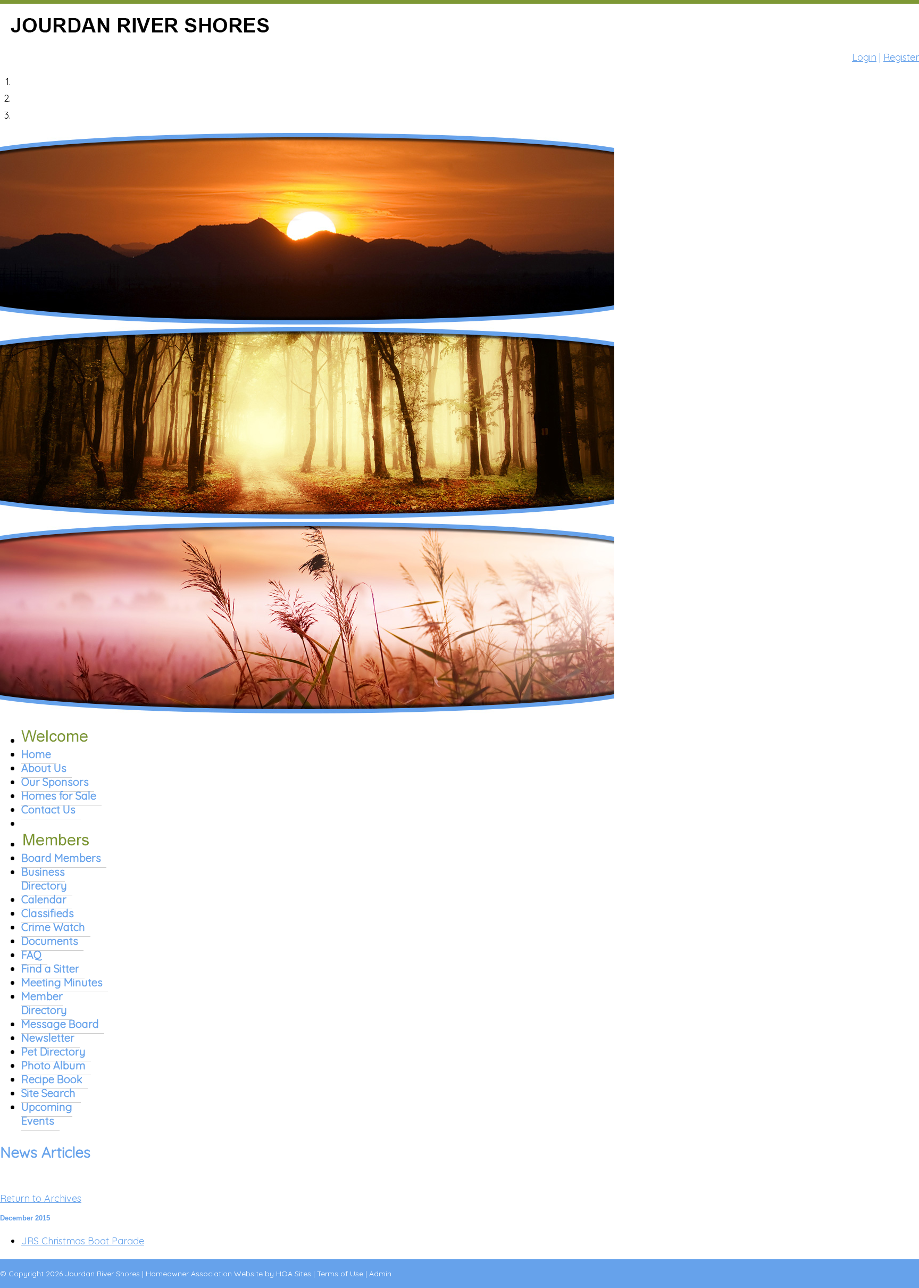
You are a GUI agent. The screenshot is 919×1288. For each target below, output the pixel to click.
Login (864, 57)
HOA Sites (293, 1273)
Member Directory (44, 1003)
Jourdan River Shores (102, 1273)
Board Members (61, 858)
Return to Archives (40, 1198)
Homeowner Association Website (204, 1273)
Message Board (60, 1024)
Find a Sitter (50, 968)
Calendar (43, 899)
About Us (43, 768)
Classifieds (47, 913)
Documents (49, 941)
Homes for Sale (58, 795)
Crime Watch (53, 927)
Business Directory (44, 878)
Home (36, 754)
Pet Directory (53, 1051)
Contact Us (48, 809)
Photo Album (53, 1065)
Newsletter (47, 1037)
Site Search (48, 1093)
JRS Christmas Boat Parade (82, 1241)
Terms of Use (340, 1273)
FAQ (31, 954)
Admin (380, 1273)
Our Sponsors (55, 781)
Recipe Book (51, 1079)
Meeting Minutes (62, 982)
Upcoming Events (46, 1113)
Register (901, 57)
